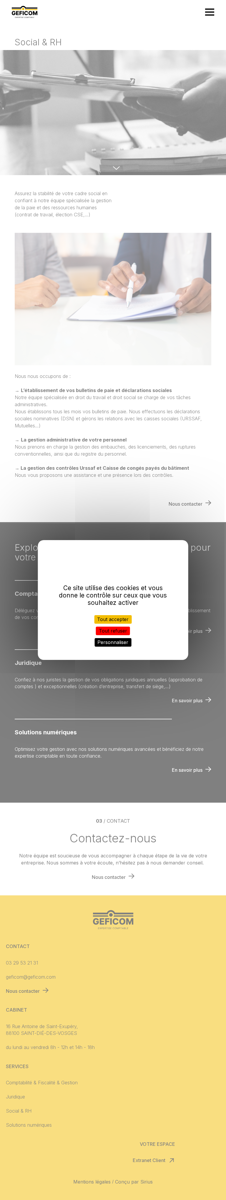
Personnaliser (112, 642)
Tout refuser (113, 631)
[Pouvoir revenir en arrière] (24, 13)
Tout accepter (113, 619)
